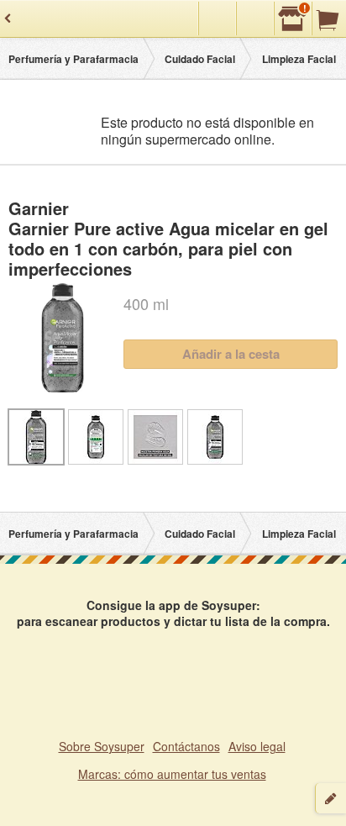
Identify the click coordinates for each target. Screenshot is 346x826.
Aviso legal (257, 746)
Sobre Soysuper (101, 746)
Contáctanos (186, 746)
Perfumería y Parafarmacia (73, 58)
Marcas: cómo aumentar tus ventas (172, 773)
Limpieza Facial (299, 58)
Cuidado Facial (200, 58)
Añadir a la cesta (231, 354)
